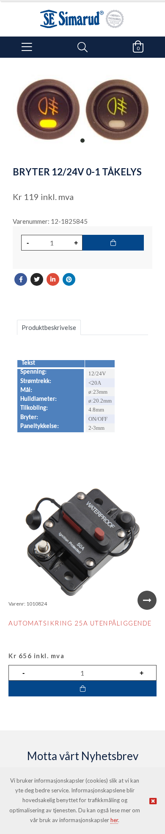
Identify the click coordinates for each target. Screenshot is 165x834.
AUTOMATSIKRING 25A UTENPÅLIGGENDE (80, 623)
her (114, 820)
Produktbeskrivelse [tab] (49, 327)
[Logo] (82, 14)
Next (147, 600)
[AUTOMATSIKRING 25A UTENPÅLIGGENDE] (82, 542)
